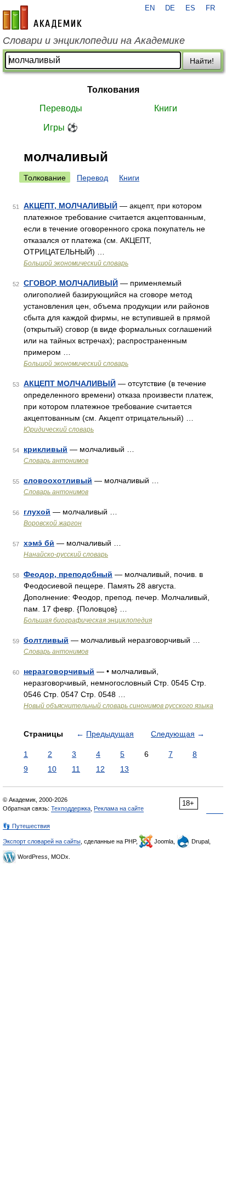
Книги (165, 108)
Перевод (92, 177)
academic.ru (42, 17)
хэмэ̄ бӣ (39, 543)
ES (190, 8)
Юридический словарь (59, 429)
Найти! (202, 60)
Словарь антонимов (56, 461)
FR (210, 8)
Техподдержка (71, 808)
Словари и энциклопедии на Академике (94, 40)
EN (150, 8)
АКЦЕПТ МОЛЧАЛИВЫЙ (70, 383)
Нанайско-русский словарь (66, 554)
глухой (37, 511)
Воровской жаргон (53, 523)
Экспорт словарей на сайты (42, 841)
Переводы (60, 108)
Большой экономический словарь (76, 263)
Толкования (113, 89)
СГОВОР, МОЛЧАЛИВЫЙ (71, 283)
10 (52, 769)
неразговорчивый (59, 671)
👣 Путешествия (26, 826)
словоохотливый (58, 480)
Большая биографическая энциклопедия (88, 620)
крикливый (45, 449)
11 (76, 769)
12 (100, 769)
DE (170, 8)
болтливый (46, 640)
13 (124, 769)
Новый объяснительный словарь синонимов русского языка (118, 706)
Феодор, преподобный (68, 574)
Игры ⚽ (60, 127)
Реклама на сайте (119, 808)
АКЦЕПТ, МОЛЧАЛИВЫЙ (70, 205)
